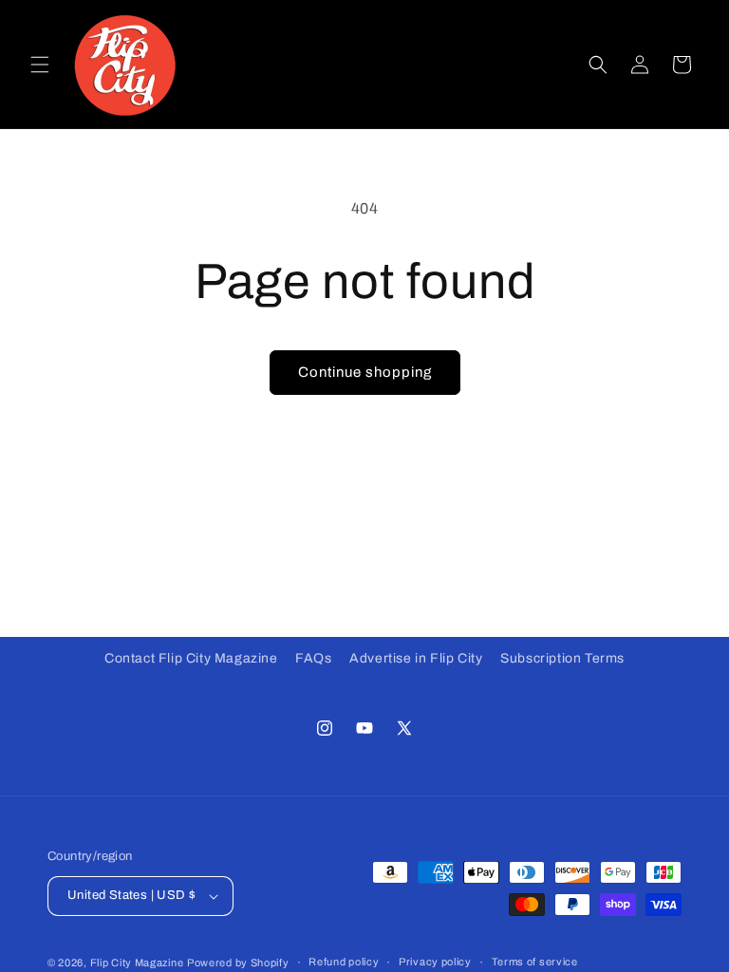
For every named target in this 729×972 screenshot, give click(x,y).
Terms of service (535, 961)
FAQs (313, 658)
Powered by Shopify (238, 962)
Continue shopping (365, 372)
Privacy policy (435, 961)
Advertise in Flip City (415, 658)
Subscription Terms (562, 658)
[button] (40, 64)
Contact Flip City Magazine (191, 658)
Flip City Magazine (137, 962)
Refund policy (343, 961)
